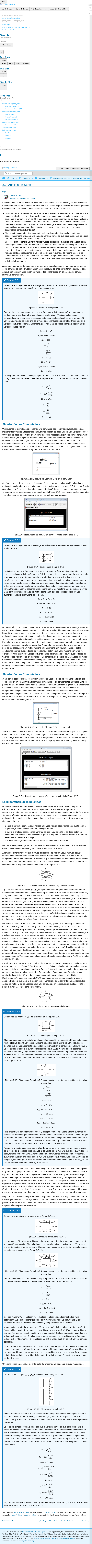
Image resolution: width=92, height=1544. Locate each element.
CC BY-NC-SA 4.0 (49, 1512)
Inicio (12, 178)
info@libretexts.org (27, 1541)
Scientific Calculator (11, 119)
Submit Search (6, 45)
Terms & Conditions (51, 1538)
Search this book (6, 38)
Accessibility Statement (67, 1538)
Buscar (6, 173)
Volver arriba (6, 1521)
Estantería (26, 178)
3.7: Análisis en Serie (21, 1512)
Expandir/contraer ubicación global (88, 177)
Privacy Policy (39, 1538)
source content (30, 1515)
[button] (8, 135)
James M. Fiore (15, 196)
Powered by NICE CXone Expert (34, 1532)
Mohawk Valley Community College (22, 198)
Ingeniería (42, 178)
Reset (3, 60)
